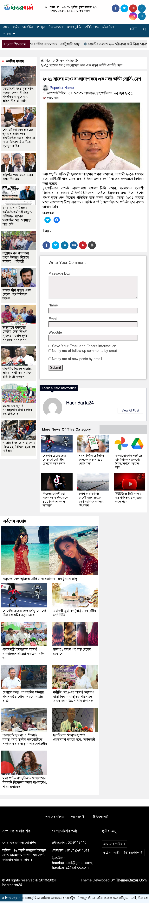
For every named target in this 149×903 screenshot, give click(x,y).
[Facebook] (46, 245)
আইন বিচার (108, 27)
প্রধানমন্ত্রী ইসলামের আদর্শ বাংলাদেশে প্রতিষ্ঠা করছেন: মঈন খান (24, 653)
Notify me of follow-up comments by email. (85, 351)
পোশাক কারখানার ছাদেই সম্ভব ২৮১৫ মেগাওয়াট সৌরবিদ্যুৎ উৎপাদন (91, 499)
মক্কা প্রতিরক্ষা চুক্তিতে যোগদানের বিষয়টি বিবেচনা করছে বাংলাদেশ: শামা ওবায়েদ (25, 782)
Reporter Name (61, 88)
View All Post (130, 410)
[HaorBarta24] (18, 7)
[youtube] (133, 16)
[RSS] (142, 16)
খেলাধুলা (41, 27)
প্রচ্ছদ (6, 27)
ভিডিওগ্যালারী (100, 817)
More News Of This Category (66, 429)
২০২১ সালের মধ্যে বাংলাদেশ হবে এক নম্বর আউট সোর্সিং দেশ (81, 65)
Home (49, 60)
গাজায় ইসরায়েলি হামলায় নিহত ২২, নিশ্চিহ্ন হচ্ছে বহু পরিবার (19, 447)
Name (53, 305)
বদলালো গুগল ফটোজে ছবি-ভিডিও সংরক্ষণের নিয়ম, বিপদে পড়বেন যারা (128, 461)
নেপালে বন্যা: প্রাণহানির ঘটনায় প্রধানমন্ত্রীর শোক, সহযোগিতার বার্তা (23, 696)
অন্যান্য (7, 33)
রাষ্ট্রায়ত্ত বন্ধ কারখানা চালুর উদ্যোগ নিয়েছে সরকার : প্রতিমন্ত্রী (16, 257)
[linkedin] (142, 8)
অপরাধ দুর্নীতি (74, 27)
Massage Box (59, 273)
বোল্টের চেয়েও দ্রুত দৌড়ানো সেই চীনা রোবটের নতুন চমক (104, 44)
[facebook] (116, 8)
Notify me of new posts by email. (77, 359)
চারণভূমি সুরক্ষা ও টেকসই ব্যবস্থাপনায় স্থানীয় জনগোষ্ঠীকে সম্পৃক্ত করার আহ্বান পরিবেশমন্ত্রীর (25, 739)
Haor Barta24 (80, 403)
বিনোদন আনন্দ (56, 27)
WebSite (55, 332)
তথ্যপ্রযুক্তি (67, 60)
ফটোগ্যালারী (78, 817)
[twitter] (124, 8)
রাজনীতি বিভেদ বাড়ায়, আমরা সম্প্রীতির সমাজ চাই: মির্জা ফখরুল (17, 373)
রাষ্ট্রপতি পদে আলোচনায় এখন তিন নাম (18, 177)
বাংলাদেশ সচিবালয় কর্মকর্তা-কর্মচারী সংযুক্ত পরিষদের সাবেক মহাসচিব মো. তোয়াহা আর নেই (17, 216)
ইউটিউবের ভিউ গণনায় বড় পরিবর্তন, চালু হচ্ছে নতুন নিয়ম (128, 498)
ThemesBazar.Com (131, 880)
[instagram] (133, 8)
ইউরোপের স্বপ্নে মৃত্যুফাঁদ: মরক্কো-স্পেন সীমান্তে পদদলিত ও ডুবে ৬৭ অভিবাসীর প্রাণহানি (18, 95)
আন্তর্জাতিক (28, 27)
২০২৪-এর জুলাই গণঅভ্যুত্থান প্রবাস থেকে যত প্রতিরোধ (18, 410)
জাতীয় (15, 27)
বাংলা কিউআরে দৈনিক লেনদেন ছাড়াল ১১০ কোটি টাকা (91, 459)
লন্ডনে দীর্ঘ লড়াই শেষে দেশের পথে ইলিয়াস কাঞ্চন (17, 294)
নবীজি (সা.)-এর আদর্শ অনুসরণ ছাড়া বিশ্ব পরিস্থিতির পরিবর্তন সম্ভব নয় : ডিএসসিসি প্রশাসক (73, 696)
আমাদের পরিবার (54, 817)
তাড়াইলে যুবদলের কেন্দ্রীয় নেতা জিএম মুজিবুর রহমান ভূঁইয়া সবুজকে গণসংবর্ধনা (16, 333)
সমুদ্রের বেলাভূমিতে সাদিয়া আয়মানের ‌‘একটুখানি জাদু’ (41, 579)
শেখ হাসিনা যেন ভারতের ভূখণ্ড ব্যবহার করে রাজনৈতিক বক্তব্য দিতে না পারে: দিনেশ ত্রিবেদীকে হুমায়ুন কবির (19, 138)
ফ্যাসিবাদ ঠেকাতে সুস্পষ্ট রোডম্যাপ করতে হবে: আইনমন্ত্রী (74, 737)
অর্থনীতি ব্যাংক (91, 27)
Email (53, 319)
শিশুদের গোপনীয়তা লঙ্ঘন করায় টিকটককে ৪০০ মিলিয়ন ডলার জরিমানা (55, 499)
